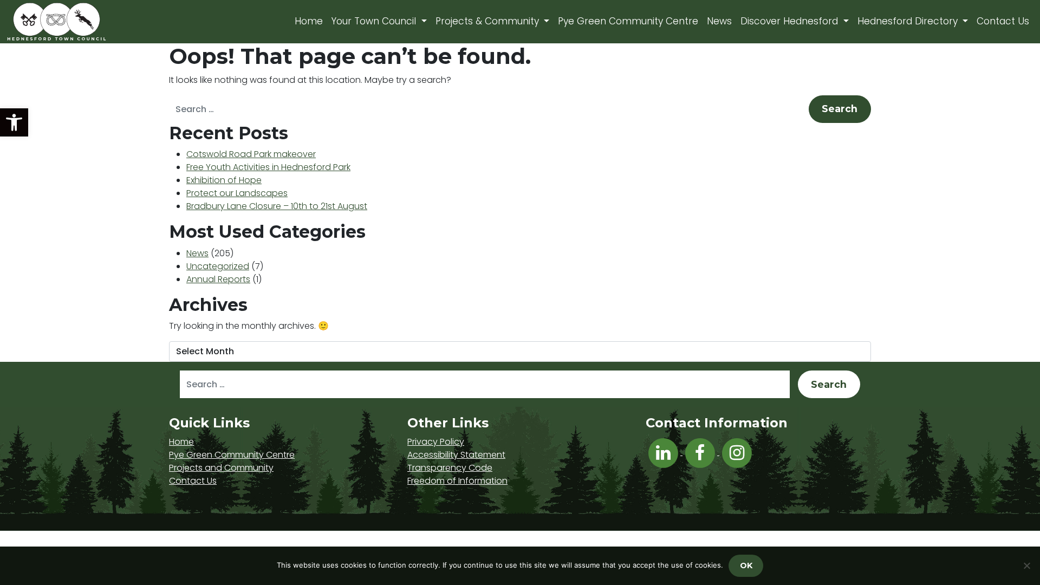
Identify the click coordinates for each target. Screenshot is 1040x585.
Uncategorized (217, 266)
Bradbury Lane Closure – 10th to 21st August (276, 206)
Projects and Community (221, 467)
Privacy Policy (435, 441)
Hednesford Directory (908, 21)
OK (746, 565)
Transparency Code (449, 467)
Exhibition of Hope (224, 180)
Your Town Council (375, 21)
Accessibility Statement (456, 454)
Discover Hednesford (790, 21)
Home (309, 21)
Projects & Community (488, 21)
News (719, 21)
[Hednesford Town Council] (87, 22)
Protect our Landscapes (237, 193)
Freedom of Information (457, 480)
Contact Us (1003, 21)
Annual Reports (218, 279)
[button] (14, 122)
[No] (1026, 565)
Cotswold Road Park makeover (251, 154)
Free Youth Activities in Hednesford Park (268, 167)
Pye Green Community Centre (628, 21)
